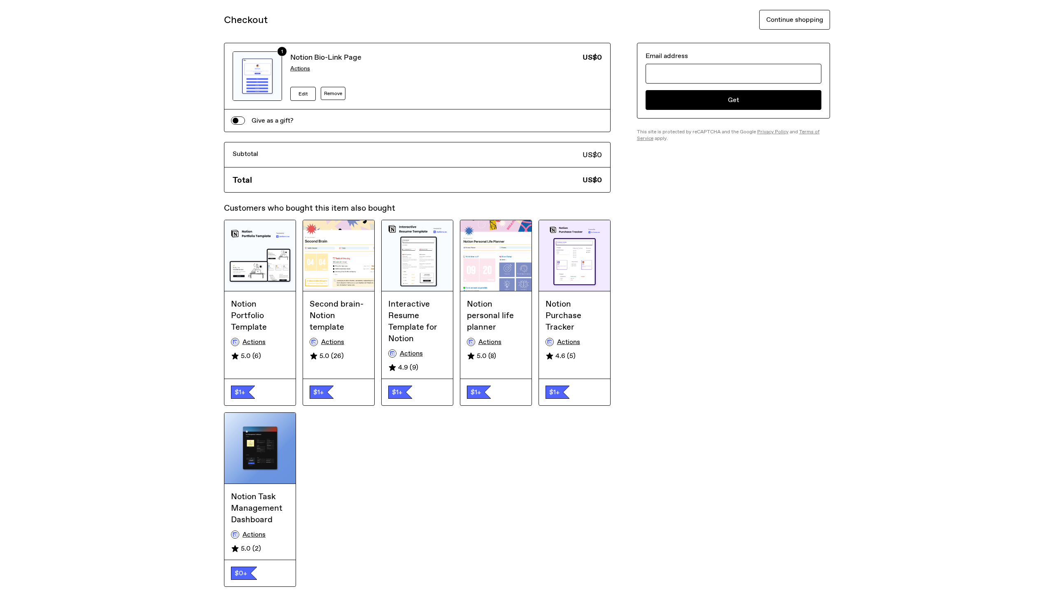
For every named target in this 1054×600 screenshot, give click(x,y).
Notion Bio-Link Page (325, 57)
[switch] (238, 120)
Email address (667, 56)
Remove (333, 93)
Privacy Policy (772, 132)
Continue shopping (794, 19)
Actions (300, 68)
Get (733, 100)
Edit (303, 94)
